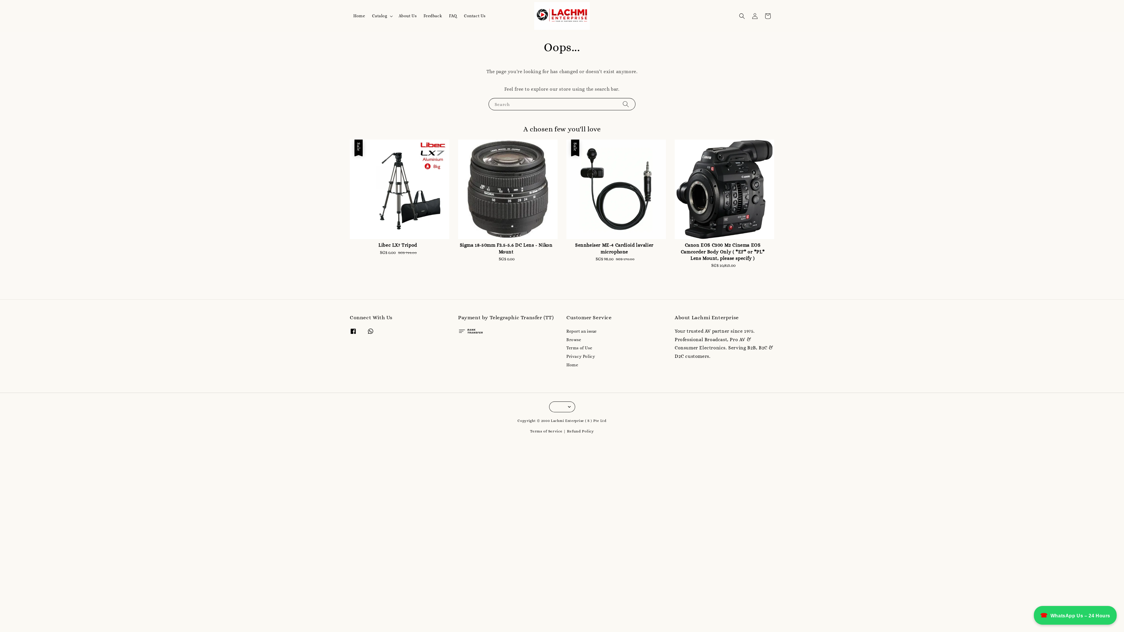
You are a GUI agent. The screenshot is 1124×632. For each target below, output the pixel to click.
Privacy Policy (580, 356)
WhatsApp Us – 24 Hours (1075, 615)
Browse (573, 339)
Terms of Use (579, 348)
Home (359, 15)
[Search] (625, 104)
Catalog (379, 15)
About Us (408, 15)
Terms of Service (546, 431)
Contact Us (475, 15)
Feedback (433, 15)
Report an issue (581, 331)
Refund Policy (580, 431)
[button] (742, 16)
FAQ (453, 15)
